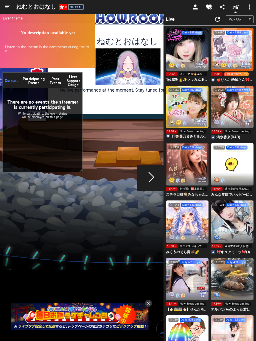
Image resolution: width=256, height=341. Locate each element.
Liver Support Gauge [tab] (73, 81)
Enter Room (187, 54)
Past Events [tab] (55, 81)
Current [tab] (11, 81)
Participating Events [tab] (34, 81)
